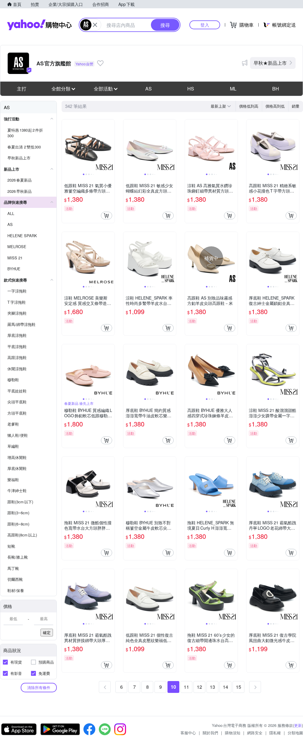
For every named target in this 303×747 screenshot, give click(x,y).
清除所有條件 (38, 687)
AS (148, 88)
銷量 (295, 106)
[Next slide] (111, 145)
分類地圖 (295, 732)
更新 (298, 725)
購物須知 (232, 732)
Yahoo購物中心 (39, 25)
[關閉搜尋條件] (95, 24)
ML (233, 88)
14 (225, 686)
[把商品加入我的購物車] (106, 215)
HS (190, 88)
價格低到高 (248, 106)
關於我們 (210, 732)
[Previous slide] (66, 145)
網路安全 (254, 732)
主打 (21, 88)
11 (186, 686)
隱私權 (275, 732)
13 (212, 686)
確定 (47, 632)
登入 (204, 25)
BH (275, 88)
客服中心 (188, 732)
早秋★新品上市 (270, 62)
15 (238, 686)
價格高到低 (275, 106)
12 (199, 686)
